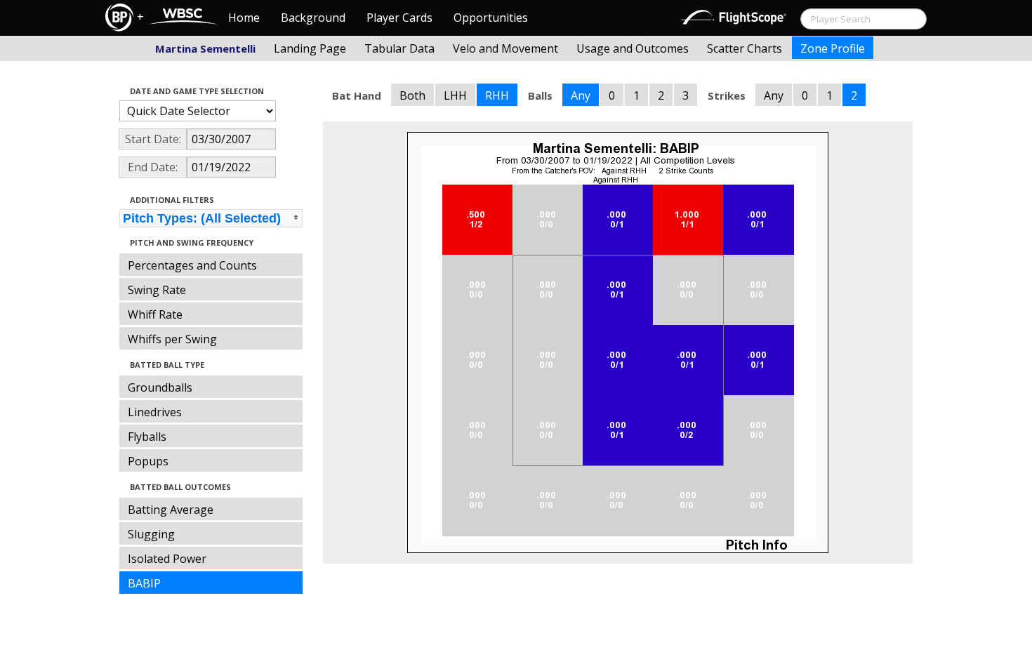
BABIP (144, 583)
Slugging (151, 534)
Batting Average (170, 509)
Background (313, 17)
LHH (455, 95)
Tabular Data (399, 48)
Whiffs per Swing (172, 339)
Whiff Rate (155, 314)
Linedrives (155, 412)
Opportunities (491, 17)
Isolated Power (167, 558)
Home (244, 17)
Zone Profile (832, 48)
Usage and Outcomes (632, 48)
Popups (148, 461)
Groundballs (160, 387)
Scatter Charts (744, 48)
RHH (497, 95)
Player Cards (399, 17)
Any (580, 95)
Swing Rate (157, 290)
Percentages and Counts (192, 265)
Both (412, 95)
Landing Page (310, 48)
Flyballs (147, 436)
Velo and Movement (505, 48)
